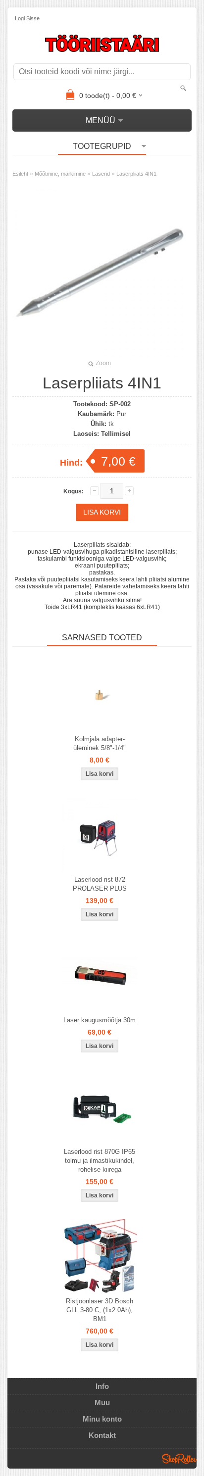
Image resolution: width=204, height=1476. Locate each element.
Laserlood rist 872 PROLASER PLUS (100, 884)
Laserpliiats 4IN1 (136, 174)
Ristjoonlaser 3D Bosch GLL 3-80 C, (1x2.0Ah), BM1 (99, 1310)
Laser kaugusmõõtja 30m (99, 1020)
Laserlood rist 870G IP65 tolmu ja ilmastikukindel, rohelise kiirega (99, 1160)
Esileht (20, 174)
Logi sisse (27, 18)
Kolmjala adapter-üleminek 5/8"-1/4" (99, 743)
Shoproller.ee (179, 1459)
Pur (121, 414)
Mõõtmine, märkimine (60, 174)
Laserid (101, 174)
